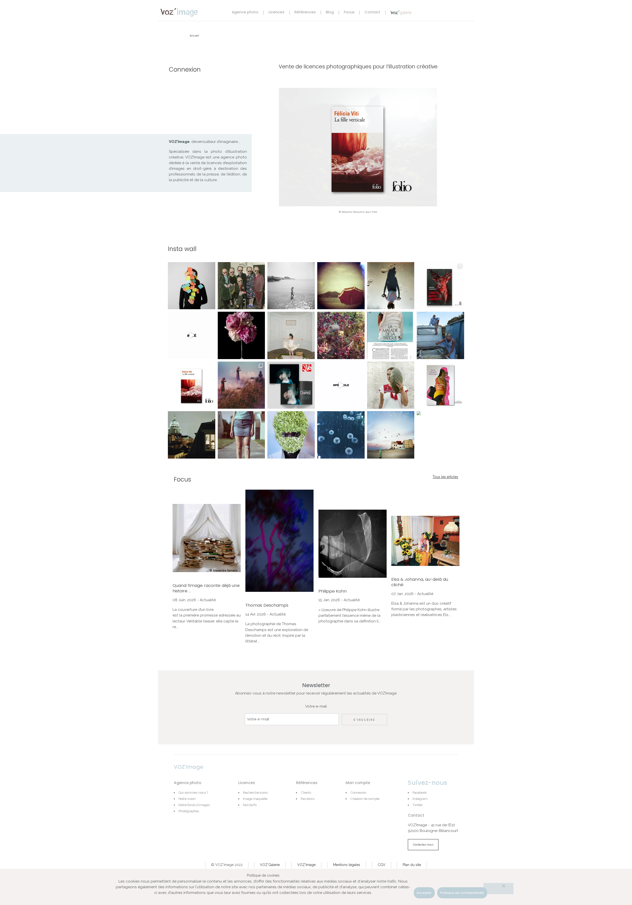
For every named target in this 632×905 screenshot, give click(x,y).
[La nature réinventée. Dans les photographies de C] (241, 335)
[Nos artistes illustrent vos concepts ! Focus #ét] (191, 335)
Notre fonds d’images (194, 805)
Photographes (188, 811)
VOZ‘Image (306, 865)
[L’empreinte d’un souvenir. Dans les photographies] (391, 285)
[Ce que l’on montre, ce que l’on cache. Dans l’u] (391, 385)
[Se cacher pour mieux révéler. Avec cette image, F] (291, 435)
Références (305, 13)
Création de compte (364, 799)
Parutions (308, 799)
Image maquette (255, 799)
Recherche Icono (255, 792)
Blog (330, 13)
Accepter (424, 892)
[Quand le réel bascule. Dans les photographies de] (341, 335)
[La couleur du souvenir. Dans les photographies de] (341, 285)
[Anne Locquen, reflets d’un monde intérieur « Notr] (241, 385)
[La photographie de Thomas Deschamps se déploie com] (341, 435)
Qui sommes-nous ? (193, 792)
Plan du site (412, 865)
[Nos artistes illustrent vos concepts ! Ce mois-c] (341, 385)
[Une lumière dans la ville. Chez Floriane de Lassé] (191, 435)
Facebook (420, 792)
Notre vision (187, 799)
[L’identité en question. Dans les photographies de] (241, 285)
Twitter (418, 805)
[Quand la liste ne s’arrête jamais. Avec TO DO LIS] (191, 285)
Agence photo (245, 13)
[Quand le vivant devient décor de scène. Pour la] (440, 435)
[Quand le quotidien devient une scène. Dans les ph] (291, 335)
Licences (276, 13)
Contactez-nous (423, 844)
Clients (306, 792)
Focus (349, 13)
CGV (381, 865)
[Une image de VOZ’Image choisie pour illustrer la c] (191, 385)
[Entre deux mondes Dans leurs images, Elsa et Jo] (440, 335)
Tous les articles (445, 477)
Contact (372, 13)
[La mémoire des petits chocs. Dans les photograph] (241, 435)
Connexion (358, 792)
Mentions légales (346, 865)
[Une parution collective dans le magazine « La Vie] (291, 385)
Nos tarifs (250, 805)
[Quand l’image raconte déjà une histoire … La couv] (440, 285)
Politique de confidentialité (462, 892)
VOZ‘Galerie (270, 865)
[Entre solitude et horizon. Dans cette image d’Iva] (391, 435)
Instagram (420, 799)
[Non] (498, 888)
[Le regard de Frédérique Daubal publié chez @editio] (440, 385)
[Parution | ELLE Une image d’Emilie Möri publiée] (391, 335)
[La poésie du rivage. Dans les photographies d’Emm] (291, 285)
